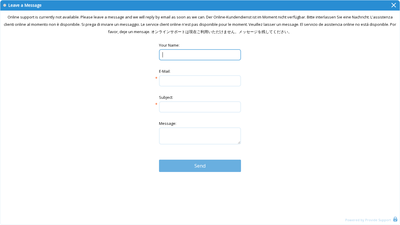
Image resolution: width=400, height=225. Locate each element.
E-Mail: (164, 71)
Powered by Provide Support (368, 220)
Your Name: (169, 45)
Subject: (166, 97)
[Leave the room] (394, 5)
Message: (167, 123)
